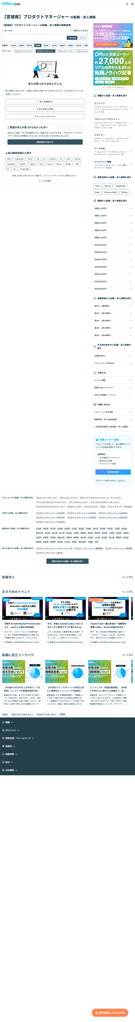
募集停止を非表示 (80, 30)
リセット (82, 38)
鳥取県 (69, 537)
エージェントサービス (46, 116)
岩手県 (29, 45)
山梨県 (76, 532)
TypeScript (19, 159)
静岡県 (97, 532)
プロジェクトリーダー (65, 51)
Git (38, 159)
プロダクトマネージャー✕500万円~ (113, 513)
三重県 (111, 532)
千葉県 (117, 528)
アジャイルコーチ (114, 506)
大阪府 (38, 537)
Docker (22, 164)
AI (44, 159)
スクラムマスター (91, 506)
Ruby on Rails (110, 192)
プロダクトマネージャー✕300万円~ (51, 513)
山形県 (54, 45)
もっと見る (127, 576)
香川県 (111, 537)
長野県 (83, 532)
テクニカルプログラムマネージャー (50, 506)
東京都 (124, 528)
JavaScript (11, 164)
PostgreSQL (24, 169)
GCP (68, 159)
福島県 (62, 45)
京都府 (126, 532)
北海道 (13, 45)
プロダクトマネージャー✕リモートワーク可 (54, 548)
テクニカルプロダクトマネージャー (105, 502)
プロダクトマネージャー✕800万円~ (113, 517)
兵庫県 (46, 537)
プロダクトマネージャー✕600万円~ (51, 517)
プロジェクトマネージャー (24, 51)
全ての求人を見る (46, 109)
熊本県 (60, 541)
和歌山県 (61, 537)
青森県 (21, 45)
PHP (77, 164)
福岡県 (38, 541)
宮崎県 (74, 541)
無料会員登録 (113, 472)
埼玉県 (110, 528)
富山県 (54, 532)
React (30, 159)
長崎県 (53, 541)
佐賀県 (46, 541)
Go (61, 159)
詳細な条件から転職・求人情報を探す (67, 561)
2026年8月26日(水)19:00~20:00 (69, 642)
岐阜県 (90, 532)
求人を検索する (46, 101)
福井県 (69, 532)
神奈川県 (39, 532)
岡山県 (83, 537)
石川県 (62, 532)
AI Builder (127, 506)
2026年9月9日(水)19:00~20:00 (26, 642)
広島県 (90, 537)
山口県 (97, 537)
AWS (9, 159)
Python (53, 159)
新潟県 (47, 532)
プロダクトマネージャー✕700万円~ (82, 517)
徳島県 (104, 537)
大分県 (67, 541)
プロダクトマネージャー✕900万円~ (51, 522)
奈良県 (53, 537)
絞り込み (73, 38)
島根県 (76, 537)
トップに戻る (45, 180)
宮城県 (37, 45)
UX (14, 169)
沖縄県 (90, 541)
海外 (96, 541)
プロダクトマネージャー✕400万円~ (82, 513)
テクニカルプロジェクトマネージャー (51, 502)
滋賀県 (119, 532)
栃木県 (78, 45)
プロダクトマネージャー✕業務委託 (88, 548)
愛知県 (104, 532)
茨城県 (70, 45)
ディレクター (116, 497)
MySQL (68, 164)
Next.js (77, 159)
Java (41, 164)
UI (8, 169)
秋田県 (46, 45)
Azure (49, 164)
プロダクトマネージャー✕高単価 (118, 548)
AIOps (103, 506)
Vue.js (58, 164)
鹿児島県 (82, 541)
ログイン (121, 480)
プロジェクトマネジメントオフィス (94, 497)
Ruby (97, 192)
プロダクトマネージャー (45, 51)
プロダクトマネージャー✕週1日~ (49, 552)
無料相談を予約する (45, 142)
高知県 (126, 537)
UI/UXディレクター (75, 506)
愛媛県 (119, 537)
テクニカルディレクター (79, 502)
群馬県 (87, 45)
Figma (32, 164)
